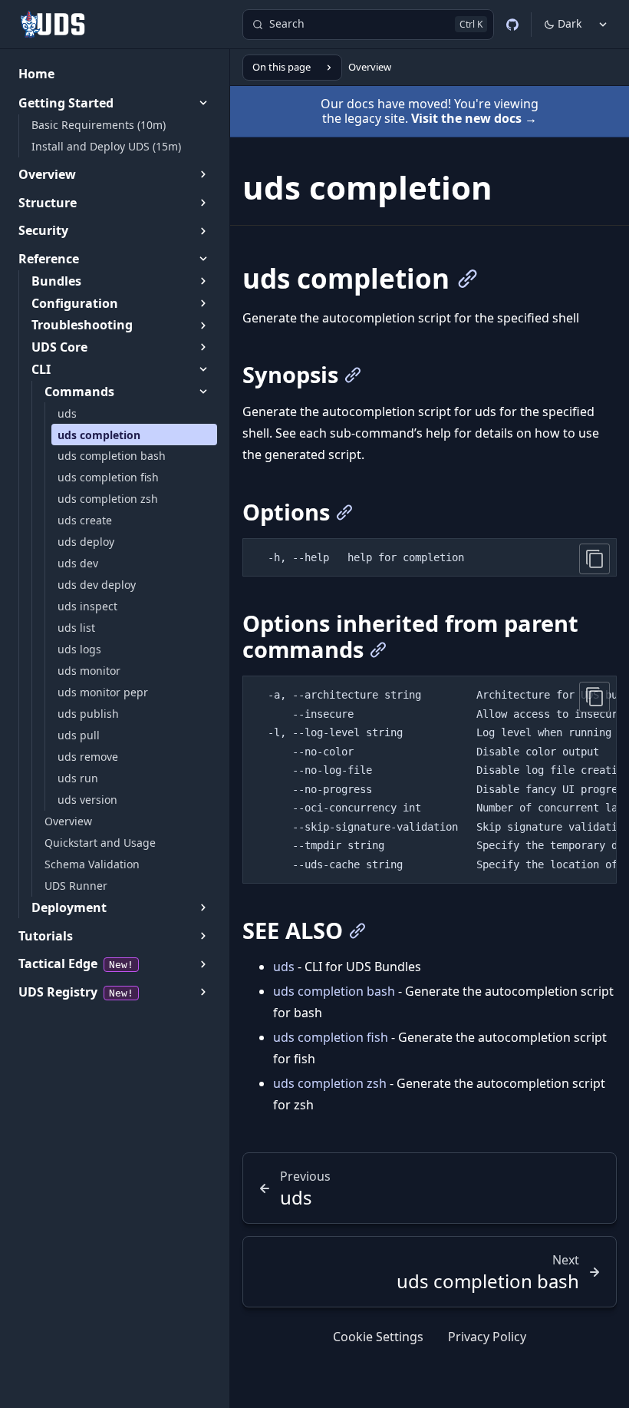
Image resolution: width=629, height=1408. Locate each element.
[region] (429, 780)
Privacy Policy (487, 1336)
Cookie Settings (378, 1336)
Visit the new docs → (474, 118)
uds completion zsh (330, 1083)
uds (284, 966)
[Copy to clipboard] (594, 559)
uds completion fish (330, 1037)
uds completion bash (334, 991)
